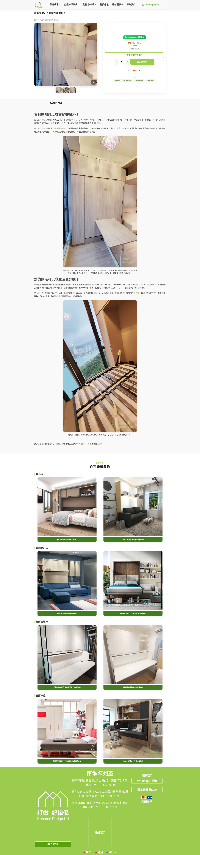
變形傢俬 (48, 20)
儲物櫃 (136, 293)
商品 (41, 20)
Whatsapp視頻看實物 (136, 37)
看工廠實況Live (147, 789)
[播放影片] (93, 82)
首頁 (36, 20)
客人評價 (53, 844)
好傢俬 (42, 120)
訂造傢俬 (80, 444)
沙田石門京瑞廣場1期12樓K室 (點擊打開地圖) (100, 780)
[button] (55, 4)
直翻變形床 (128, 80)
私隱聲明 (147, 801)
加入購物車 (142, 62)
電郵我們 (147, 775)
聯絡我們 (100, 832)
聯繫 (57, 296)
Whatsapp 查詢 (147, 780)
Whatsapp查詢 (152, 5)
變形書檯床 (139, 80)
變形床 (56, 20)
